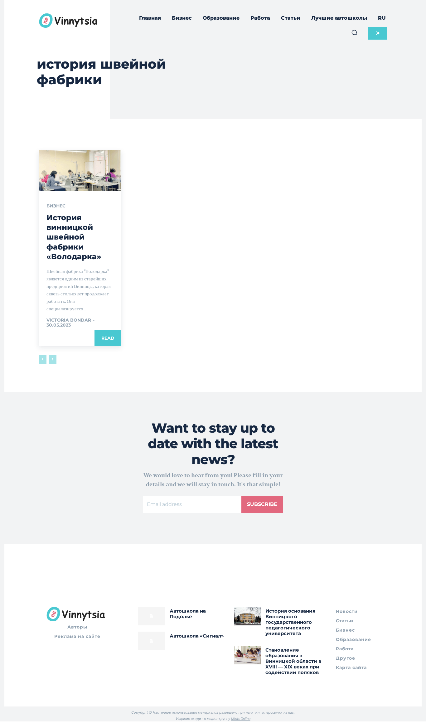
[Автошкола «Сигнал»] (151, 641)
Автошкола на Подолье (188, 613)
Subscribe (262, 504)
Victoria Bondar (68, 320)
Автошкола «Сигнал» (197, 636)
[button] (354, 32)
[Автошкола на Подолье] (151, 616)
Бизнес (55, 206)
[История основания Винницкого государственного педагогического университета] (247, 616)
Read (107, 338)
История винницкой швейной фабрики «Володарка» (73, 237)
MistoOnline (240, 718)
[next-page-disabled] (52, 359)
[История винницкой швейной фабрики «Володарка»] (80, 170)
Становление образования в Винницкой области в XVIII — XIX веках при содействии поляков (293, 661)
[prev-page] (42, 359)
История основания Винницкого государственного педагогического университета (290, 622)
